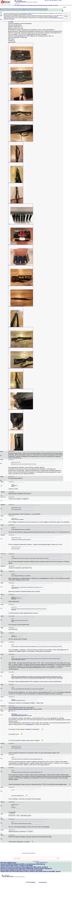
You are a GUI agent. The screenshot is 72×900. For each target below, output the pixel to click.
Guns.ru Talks (19, 0)
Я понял (66, 16)
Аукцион (56, 5)
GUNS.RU (33, 882)
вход (15, 5)
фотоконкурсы (51, 5)
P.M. (1, 19)
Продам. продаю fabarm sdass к (19, 709)
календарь (35, 5)
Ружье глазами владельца (41, 862)
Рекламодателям (43, 882)
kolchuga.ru (29, 724)
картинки (30, 5)
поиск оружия (40, 5)
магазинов (45, 5)
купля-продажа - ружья (21, 1)
